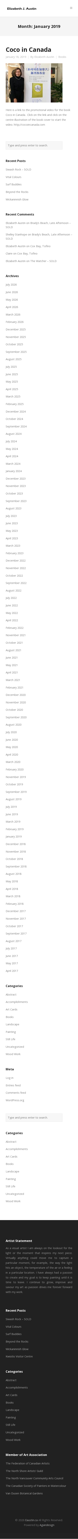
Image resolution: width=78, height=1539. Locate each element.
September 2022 (16, 583)
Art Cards (11, 1009)
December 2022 (16, 560)
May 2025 (12, 381)
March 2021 (13, 680)
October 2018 (14, 859)
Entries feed (13, 1085)
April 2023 (12, 538)
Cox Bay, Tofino (40, 246)
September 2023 (16, 501)
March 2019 (13, 821)
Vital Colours (13, 177)
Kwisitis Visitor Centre (19, 1356)
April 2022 (12, 620)
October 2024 (14, 419)
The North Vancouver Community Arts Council (34, 1478)
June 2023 (12, 523)
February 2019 (14, 829)
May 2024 (12, 449)
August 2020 (13, 724)
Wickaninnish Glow (17, 199)
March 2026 (13, 314)
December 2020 (16, 695)
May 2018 (12, 881)
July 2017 (11, 948)
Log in (9, 1078)
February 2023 (14, 553)
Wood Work (13, 1054)
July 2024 (11, 441)
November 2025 (16, 337)
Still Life (10, 1039)
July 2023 (11, 516)
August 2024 (13, 434)
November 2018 (16, 851)
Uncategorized (15, 1046)
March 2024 (13, 463)
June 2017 (12, 956)
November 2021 (16, 635)
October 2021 (14, 642)
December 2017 (16, 911)
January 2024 (14, 471)
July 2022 (11, 598)
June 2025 (12, 374)
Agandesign (47, 1525)
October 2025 (14, 344)
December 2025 (16, 329)
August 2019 (13, 799)
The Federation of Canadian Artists (28, 1463)
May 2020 (12, 747)
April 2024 (12, 456)
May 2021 (12, 665)
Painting (11, 1032)
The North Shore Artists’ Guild (24, 1471)
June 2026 (12, 292)
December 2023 (16, 478)
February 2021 (14, 687)
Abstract (11, 994)
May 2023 (12, 531)
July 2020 (11, 732)
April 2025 (12, 389)
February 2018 (14, 904)
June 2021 (12, 657)
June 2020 (12, 739)
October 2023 (14, 493)
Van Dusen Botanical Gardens (24, 1493)
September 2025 (16, 352)
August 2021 (13, 650)
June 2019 (12, 814)
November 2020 (16, 702)
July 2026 (11, 284)
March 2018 (13, 896)
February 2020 (14, 769)
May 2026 (12, 299)
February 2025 (14, 404)
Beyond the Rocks (17, 192)
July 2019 (11, 806)
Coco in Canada (28, 49)
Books (62, 57)
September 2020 (16, 717)
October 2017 (14, 926)
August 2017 (13, 941)
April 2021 (12, 672)
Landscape (12, 1024)
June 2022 (12, 605)
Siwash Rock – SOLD (18, 169)
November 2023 (16, 486)
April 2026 (12, 307)
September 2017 (16, 933)
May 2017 (12, 963)
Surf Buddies (14, 184)
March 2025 (13, 396)
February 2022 (14, 628)
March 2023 (13, 545)
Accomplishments (17, 1002)
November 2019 (16, 777)
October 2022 (14, 575)
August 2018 (13, 874)
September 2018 (16, 866)
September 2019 (16, 792)
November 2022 (16, 568)
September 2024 (16, 426)
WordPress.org (15, 1100)
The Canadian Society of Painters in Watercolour (36, 1486)
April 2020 (12, 754)
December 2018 (16, 844)
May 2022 (12, 613)
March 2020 (13, 762)
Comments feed (16, 1092)
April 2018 (12, 889)
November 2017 (16, 918)
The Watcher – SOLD (43, 261)
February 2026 (14, 322)
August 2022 (13, 590)
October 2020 (14, 709)
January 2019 (14, 836)
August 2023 (13, 508)
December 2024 (16, 411)
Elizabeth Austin (44, 57)
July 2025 (11, 366)
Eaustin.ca (31, 1520)
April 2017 (12, 971)
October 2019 (14, 784)
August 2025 (13, 359)
